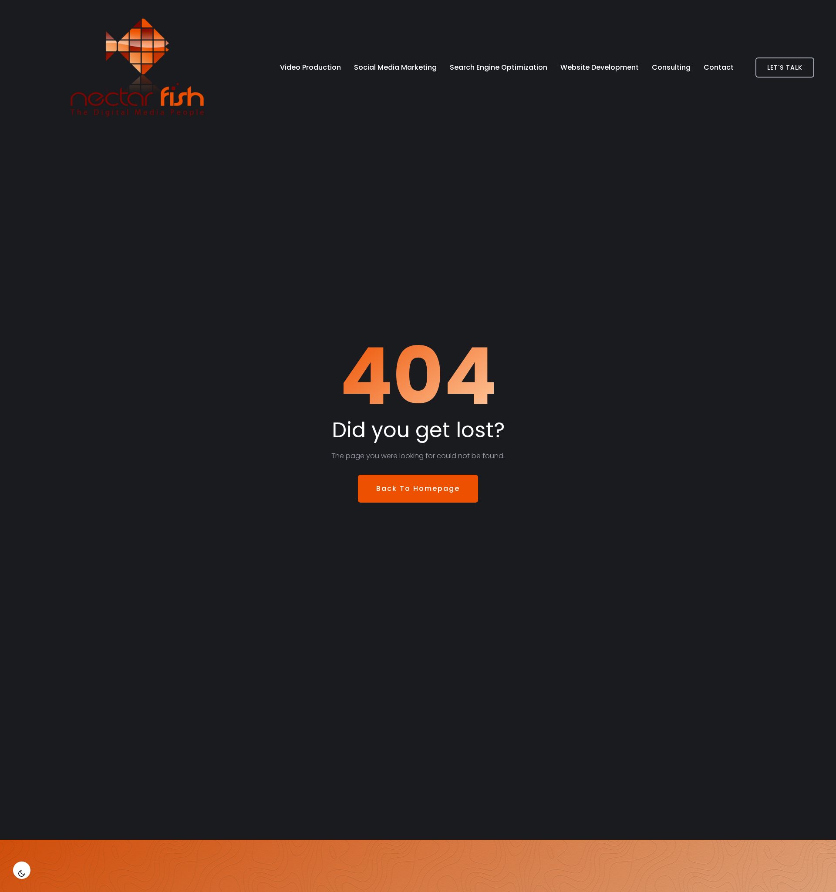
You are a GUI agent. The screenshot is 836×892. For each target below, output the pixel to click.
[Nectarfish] (115, 67)
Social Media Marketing (395, 67)
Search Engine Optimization (498, 67)
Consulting (671, 67)
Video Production (310, 67)
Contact (719, 67)
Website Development (599, 67)
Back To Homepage (418, 488)
